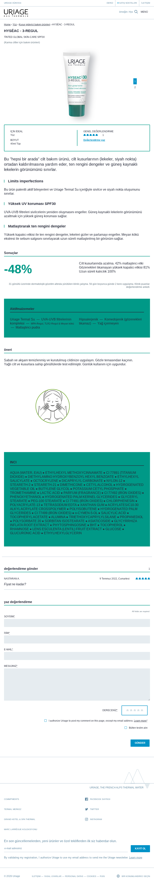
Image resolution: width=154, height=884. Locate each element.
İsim (7, 633)
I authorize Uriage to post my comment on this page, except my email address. (98, 720)
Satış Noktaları (128, 3)
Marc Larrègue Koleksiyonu (20, 829)
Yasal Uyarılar (52, 876)
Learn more (140, 720)
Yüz (15, 24)
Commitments (11, 799)
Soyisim (9, 616)
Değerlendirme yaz (94, 140)
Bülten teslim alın (138, 727)
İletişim (145, 3)
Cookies (91, 876)
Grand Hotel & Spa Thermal (19, 819)
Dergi (110, 3)
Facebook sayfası (100, 799)
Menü (144, 12)
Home (7, 24)
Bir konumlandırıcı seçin (135, 876)
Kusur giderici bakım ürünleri (34, 24)
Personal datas (74, 876)
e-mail (8, 649)
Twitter (94, 809)
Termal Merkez (12, 809)
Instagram (96, 819)
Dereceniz (110, 710)
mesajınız (10, 666)
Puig (102, 876)
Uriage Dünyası (12, 3)
